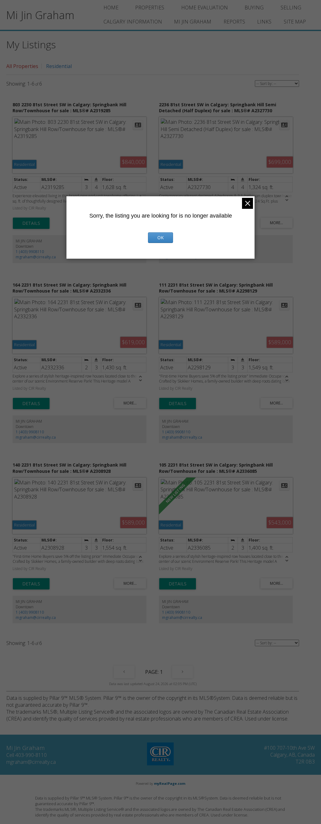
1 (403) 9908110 (30, 251)
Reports (234, 21)
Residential (59, 66)
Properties (149, 7)
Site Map (295, 21)
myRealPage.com (169, 783)
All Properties (22, 66)
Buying (254, 7)
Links (264, 21)
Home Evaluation (204, 7)
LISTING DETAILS (31, 223)
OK (160, 237)
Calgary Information (132, 21)
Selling (291, 7)
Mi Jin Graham (192, 21)
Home (110, 7)
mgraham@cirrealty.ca (36, 257)
